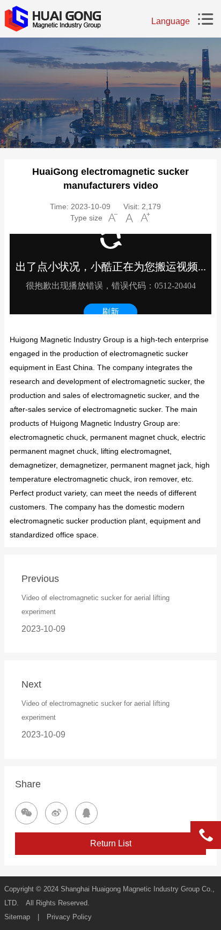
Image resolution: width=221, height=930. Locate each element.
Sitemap (17, 917)
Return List (110, 843)
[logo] (52, 19)
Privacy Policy (69, 917)
